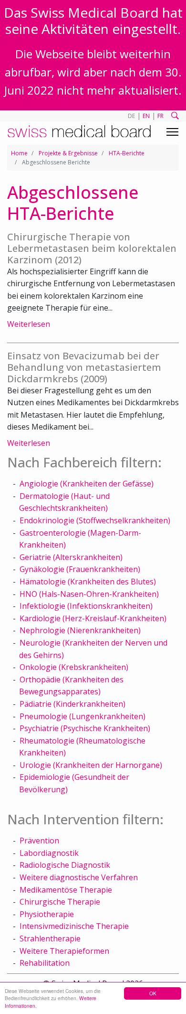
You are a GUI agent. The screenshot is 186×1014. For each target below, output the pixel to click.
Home (19, 153)
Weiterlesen (28, 324)
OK (152, 993)
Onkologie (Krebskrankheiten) (74, 667)
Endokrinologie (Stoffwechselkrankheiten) (95, 520)
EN (146, 116)
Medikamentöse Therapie (66, 890)
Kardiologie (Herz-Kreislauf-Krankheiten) (93, 618)
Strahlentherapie (50, 938)
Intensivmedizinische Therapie (74, 926)
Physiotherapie (47, 914)
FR (160, 116)
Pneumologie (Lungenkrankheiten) (82, 716)
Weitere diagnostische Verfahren (79, 877)
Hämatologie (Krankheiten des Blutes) (88, 581)
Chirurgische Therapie (60, 901)
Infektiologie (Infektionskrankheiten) (86, 606)
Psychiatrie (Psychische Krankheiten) (85, 728)
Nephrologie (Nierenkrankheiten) (80, 630)
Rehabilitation (45, 963)
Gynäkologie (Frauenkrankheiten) (80, 569)
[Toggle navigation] (172, 132)
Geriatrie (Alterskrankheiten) (71, 557)
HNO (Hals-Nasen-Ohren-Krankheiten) (89, 594)
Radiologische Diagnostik (65, 865)
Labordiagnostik (49, 853)
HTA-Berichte (127, 153)
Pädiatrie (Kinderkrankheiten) (72, 704)
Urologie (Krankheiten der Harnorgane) (91, 765)
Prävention (39, 840)
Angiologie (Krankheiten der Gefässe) (87, 483)
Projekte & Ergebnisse (68, 153)
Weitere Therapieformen (64, 951)
